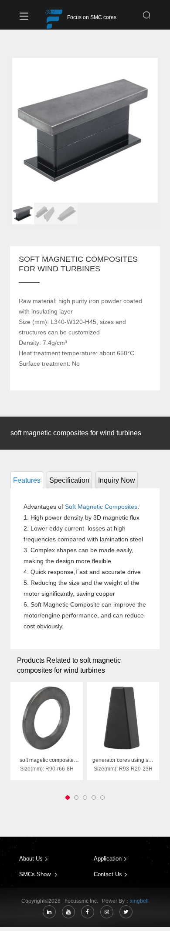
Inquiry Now (116, 480)
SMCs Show (35, 874)
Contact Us (108, 874)
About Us (31, 858)
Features (27, 480)
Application (108, 858)
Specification (69, 480)
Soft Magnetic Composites (101, 506)
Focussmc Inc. (83, 901)
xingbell (139, 901)
